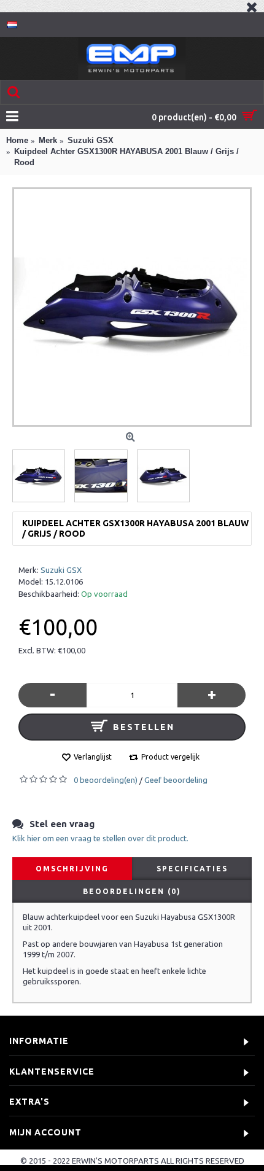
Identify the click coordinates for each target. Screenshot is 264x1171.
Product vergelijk (170, 757)
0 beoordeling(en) (106, 780)
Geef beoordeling (176, 780)
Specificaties (192, 869)
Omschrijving (72, 869)
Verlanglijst (93, 757)
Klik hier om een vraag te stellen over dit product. (100, 838)
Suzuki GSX (61, 570)
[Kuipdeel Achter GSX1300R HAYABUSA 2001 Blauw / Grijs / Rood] (132, 307)
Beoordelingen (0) (132, 891)
